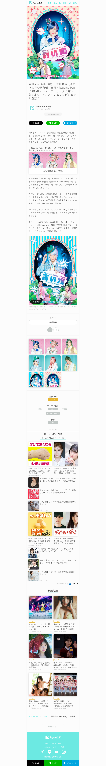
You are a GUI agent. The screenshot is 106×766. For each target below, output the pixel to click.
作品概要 (53, 322)
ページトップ (53, 727)
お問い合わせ (57, 757)
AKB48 (53, 409)
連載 (64, 3)
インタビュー (74, 3)
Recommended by (62, 584)
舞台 (53, 422)
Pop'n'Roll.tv (53, 429)
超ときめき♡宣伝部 (53, 413)
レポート (56, 747)
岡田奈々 (41, 409)
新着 (49, 3)
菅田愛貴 (64, 409)
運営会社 (47, 757)
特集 (62, 747)
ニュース (57, 3)
